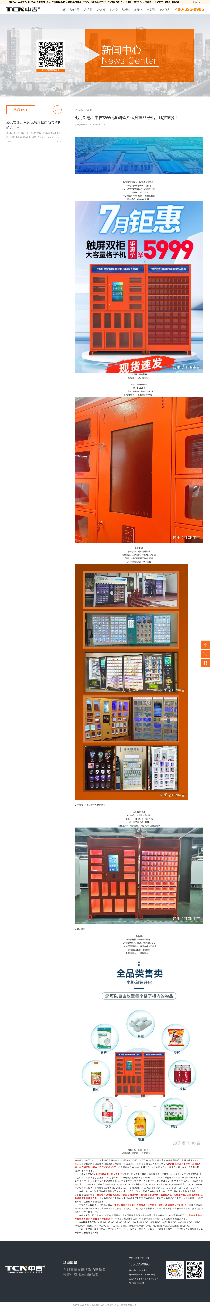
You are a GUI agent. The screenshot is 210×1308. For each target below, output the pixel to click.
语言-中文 (196, 2)
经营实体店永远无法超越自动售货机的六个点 (33, 125)
